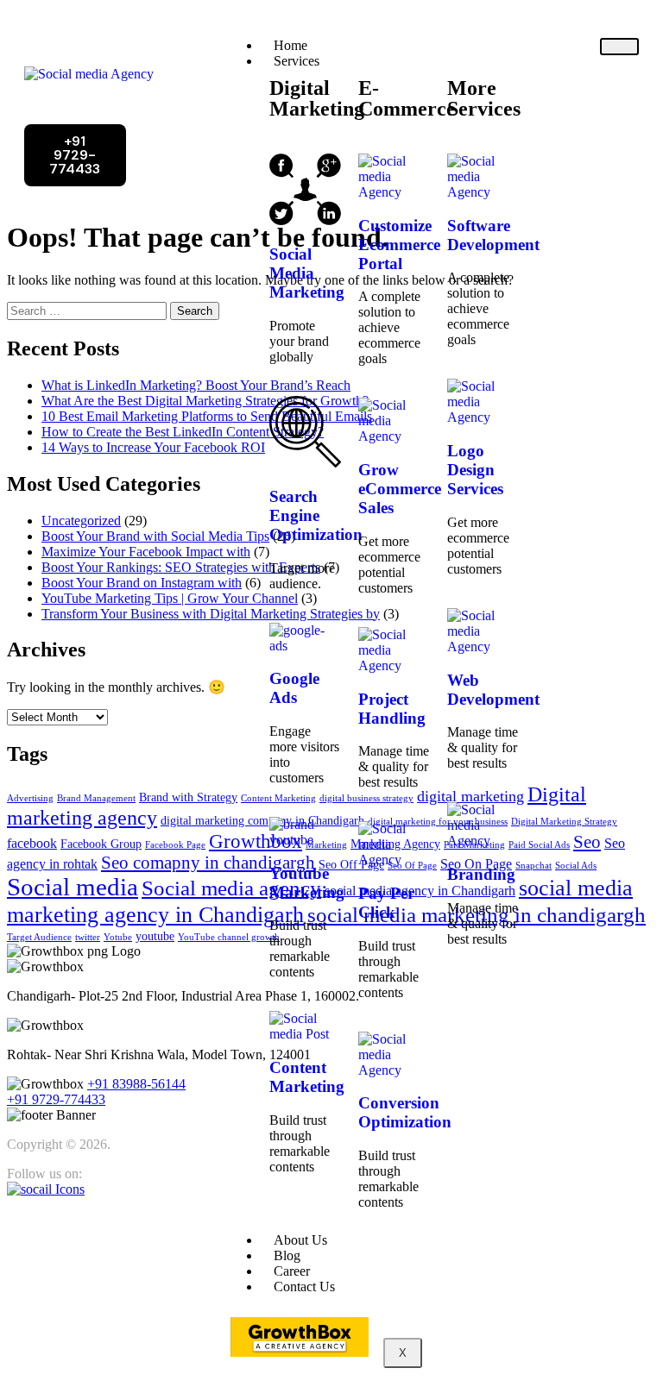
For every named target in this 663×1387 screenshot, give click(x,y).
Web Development (493, 689)
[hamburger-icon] (619, 46)
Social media (72, 887)
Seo (587, 841)
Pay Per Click (386, 902)
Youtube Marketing (306, 882)
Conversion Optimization (404, 1112)
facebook (32, 843)
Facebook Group (101, 844)
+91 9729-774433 (56, 1099)
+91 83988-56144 (136, 1083)
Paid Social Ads (539, 845)
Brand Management (96, 798)
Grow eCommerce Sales (399, 489)
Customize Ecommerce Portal (399, 245)
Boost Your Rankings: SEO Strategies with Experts (180, 567)
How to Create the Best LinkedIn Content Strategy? (182, 431)
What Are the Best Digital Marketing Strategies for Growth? (205, 400)
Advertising (30, 798)
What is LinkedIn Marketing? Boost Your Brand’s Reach (195, 385)
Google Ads (294, 687)
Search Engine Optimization (316, 515)
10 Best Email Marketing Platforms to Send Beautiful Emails (206, 416)
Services (296, 60)
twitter (87, 937)
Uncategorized (81, 520)
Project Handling (392, 708)
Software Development (493, 235)
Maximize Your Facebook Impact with (145, 551)
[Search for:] (88, 310)
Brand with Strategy (188, 797)
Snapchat (533, 865)
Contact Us (304, 1286)
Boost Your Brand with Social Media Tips (155, 536)
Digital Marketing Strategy (564, 821)
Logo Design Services (475, 470)
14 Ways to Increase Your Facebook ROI (153, 447)
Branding (481, 874)
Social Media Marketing (306, 273)
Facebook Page (175, 845)
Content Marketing (306, 1076)
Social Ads (576, 865)
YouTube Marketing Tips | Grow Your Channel (169, 598)
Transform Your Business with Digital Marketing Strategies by (210, 613)
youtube (155, 936)
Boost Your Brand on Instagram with (141, 582)
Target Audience (39, 937)
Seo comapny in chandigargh (208, 862)
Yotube (118, 937)
